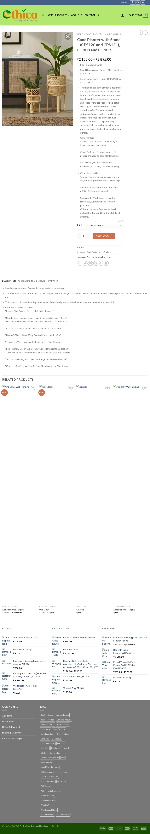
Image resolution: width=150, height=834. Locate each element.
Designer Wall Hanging (124, 609)
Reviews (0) (52, 281)
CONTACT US (92, 15)
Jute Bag (44, 753)
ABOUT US (76, 15)
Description (9, 281)
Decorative (56, 739)
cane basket (45, 729)
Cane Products (94, 34)
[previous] (2, 503)
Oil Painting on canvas (49, 772)
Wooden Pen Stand (48, 800)
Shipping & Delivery (12, 732)
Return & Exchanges (12, 738)
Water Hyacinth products (51, 791)
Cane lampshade (47, 734)
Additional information (31, 281)
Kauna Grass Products (50, 757)
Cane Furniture (59, 729)
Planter (108, 257)
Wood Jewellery (47, 815)
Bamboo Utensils (47, 724)
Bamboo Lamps (62, 715)
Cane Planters (113, 34)
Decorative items (48, 743)
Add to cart (104, 236)
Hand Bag (45, 748)
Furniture (61, 743)
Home (49, 15)
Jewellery (67, 748)
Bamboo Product (47, 720)
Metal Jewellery (47, 762)
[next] (147, 503)
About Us (7, 715)
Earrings (80, 609)
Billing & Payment (11, 726)
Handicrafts (99, 257)
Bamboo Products (64, 720)
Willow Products (47, 796)
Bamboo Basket (47, 715)
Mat (63, 757)
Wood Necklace (63, 815)
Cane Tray (45, 739)
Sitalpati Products (48, 781)
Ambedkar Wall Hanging (13, 609)
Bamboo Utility (63, 724)
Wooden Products (48, 805)
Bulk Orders (8, 721)
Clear (120, 221)
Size (79, 225)
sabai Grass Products (49, 776)
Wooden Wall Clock (49, 810)
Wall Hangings (46, 786)
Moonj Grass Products (50, 767)
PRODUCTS (61, 15)
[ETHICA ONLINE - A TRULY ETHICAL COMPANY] (20, 15)
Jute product (55, 753)
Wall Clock (44, 609)
